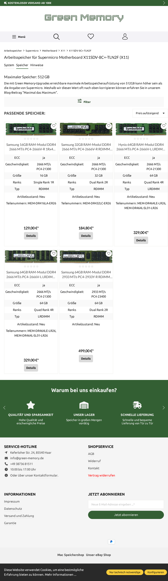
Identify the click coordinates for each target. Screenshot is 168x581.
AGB (91, 454)
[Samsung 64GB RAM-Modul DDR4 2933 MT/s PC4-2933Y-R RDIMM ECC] (86, 257)
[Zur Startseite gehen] (84, 18)
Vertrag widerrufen (101, 475)
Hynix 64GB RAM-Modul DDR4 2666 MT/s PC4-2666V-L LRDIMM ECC (141, 147)
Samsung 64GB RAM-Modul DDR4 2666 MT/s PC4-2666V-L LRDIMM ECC (31, 274)
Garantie (10, 523)
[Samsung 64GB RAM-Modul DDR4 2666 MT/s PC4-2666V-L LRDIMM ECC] (31, 257)
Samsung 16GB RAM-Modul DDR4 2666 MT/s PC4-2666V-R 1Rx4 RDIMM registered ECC (31, 147)
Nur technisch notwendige (124, 572)
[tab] (9, 65)
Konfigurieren (156, 572)
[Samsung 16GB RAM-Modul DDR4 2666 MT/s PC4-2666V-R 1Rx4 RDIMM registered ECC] (31, 129)
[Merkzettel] (91, 36)
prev (6, 3)
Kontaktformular (46, 475)
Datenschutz (13, 508)
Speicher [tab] (22, 65)
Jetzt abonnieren (126, 515)
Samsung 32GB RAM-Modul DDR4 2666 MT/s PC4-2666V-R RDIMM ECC (86, 147)
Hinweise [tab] (36, 65)
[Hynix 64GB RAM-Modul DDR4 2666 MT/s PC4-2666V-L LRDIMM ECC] (141, 129)
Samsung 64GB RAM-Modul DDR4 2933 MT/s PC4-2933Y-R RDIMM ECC (86, 274)
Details (31, 235)
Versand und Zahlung (19, 516)
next (163, 3)
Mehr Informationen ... (60, 574)
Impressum (12, 501)
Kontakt (93, 468)
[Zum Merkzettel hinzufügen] (54, 126)
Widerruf (94, 461)
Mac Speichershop (70, 555)
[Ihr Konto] (125, 36)
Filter (87, 101)
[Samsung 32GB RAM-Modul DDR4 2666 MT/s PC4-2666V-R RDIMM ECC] (86, 129)
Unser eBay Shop (98, 555)
